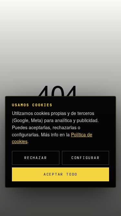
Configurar (85, 157)
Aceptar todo (60, 174)
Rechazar (35, 157)
